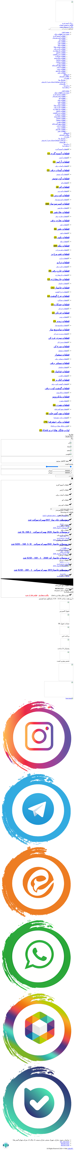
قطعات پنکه (62, 45)
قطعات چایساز (61, 52)
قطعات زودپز (61, 69)
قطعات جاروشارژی (59, 51)
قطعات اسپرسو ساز (59, 38)
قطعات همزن (61, 63)
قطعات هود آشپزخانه (59, 65)
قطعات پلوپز (62, 43)
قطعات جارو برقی (60, 49)
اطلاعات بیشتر (64, 552)
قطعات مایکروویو (60, 58)
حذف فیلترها (69, 436)
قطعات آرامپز (61, 67)
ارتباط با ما (65, 87)
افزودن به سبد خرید (63, 526)
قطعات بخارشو (61, 71)
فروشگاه (66, 74)
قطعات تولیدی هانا (60, 47)
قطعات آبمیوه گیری (59, 36)
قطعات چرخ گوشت (59, 54)
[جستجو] (49, 29)
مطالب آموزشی (64, 76)
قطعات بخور (62, 41)
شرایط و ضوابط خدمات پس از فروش (53, 82)
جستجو (71, 29)
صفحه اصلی (65, 32)
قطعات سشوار (61, 62)
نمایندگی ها (62, 80)
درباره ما (66, 85)
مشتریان (66, 78)
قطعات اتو (62, 39)
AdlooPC (70, 1148)
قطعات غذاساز (61, 60)
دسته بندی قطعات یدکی (61, 34)
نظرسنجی (62, 84)
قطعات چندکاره (60, 56)
